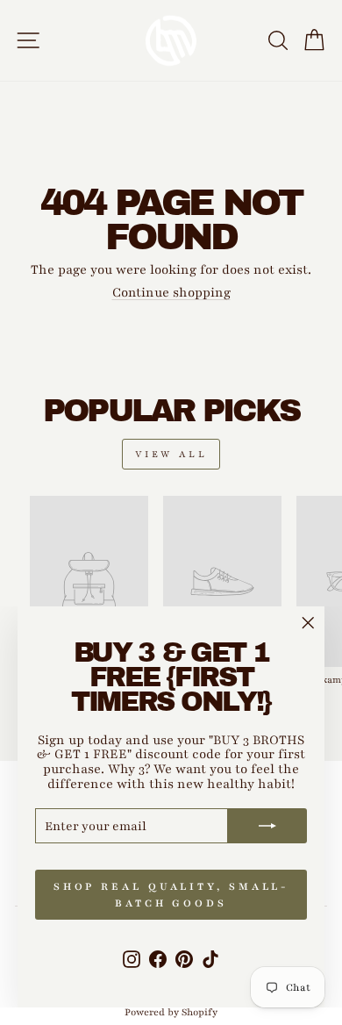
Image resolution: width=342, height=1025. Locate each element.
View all (171, 454)
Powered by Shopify (171, 1012)
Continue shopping (171, 292)
